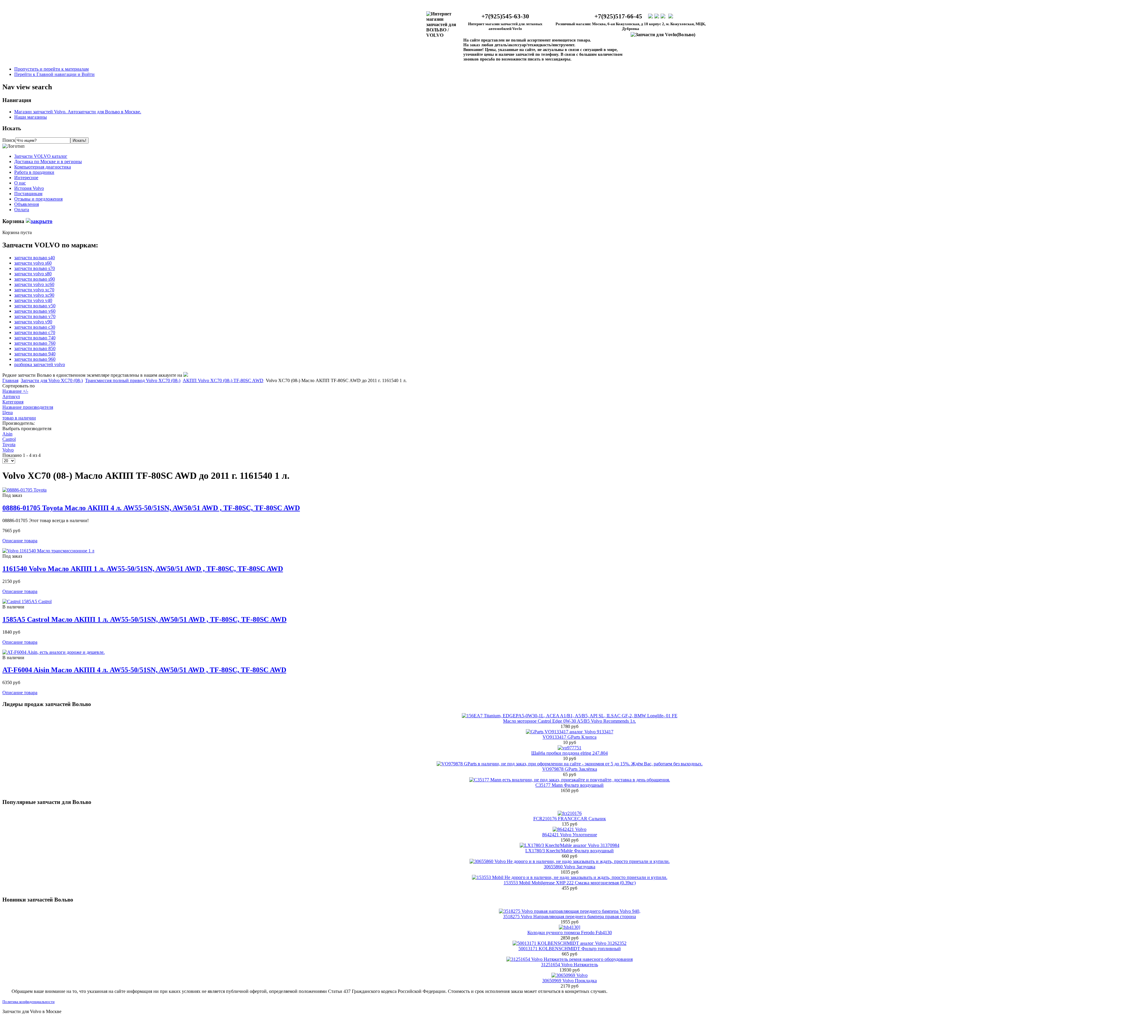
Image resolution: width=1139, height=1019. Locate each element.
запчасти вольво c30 (34, 327)
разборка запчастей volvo (39, 364)
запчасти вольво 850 (34, 348)
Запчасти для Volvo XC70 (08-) (52, 380)
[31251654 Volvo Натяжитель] (569, 959)
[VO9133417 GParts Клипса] (569, 731)
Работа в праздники (34, 172)
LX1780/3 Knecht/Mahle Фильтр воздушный (569, 850)
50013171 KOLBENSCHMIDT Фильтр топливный (569, 948)
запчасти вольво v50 (34, 305)
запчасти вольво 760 (34, 343)
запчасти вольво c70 (34, 332)
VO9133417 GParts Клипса (569, 737)
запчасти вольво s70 (34, 268)
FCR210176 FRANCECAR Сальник (569, 818)
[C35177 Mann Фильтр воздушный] (569, 779)
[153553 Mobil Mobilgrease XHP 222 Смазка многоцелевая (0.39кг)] (569, 877)
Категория (12, 401)
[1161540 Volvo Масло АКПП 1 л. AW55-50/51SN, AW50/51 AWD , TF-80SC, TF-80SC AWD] (48, 550)
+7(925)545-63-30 (505, 16)
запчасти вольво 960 (34, 359)
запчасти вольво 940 (34, 353)
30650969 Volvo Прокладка (569, 980)
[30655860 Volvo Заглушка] (570, 861)
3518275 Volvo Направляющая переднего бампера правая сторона (569, 916)
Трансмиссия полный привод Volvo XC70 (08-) (132, 380)
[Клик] (39, 221)
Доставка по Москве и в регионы (48, 161)
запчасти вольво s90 (34, 279)
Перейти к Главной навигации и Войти (54, 74)
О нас (20, 182)
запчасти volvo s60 (33, 263)
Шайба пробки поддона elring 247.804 (569, 753)
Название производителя (27, 407)
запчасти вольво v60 (34, 311)
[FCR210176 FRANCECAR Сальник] (570, 813)
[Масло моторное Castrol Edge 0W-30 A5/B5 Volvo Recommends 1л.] (569, 715)
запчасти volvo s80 (33, 273)
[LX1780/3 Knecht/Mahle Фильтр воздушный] (569, 845)
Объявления (26, 204)
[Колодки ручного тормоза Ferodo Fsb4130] (569, 927)
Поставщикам (28, 193)
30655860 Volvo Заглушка (569, 866)
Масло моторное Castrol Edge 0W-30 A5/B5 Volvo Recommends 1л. (569, 721)
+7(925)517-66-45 (618, 16)
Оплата (21, 209)
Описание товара (19, 540)
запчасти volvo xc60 (34, 284)
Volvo (8, 449)
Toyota (8, 444)
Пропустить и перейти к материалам (51, 68)
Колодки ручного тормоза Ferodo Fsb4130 (569, 932)
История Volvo (29, 188)
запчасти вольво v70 (34, 316)
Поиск (8, 140)
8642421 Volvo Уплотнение (569, 834)
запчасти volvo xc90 (34, 295)
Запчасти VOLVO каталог (40, 156)
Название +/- (15, 391)
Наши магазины (30, 117)
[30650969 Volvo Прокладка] (569, 975)
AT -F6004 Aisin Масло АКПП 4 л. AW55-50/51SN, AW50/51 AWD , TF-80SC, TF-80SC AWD (144, 670)
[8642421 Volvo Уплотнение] (569, 829)
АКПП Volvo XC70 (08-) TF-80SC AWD (223, 380)
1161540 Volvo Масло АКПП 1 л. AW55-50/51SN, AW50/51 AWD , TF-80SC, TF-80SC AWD (142, 569)
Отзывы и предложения (38, 198)
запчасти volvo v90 (33, 321)
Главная (10, 380)
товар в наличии (19, 417)
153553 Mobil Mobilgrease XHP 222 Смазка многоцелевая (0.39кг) (570, 882)
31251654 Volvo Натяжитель (569, 964)
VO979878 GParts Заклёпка (569, 769)
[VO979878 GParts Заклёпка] (570, 763)
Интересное (26, 177)
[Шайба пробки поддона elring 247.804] (569, 747)
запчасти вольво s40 (34, 257)
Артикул (11, 396)
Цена (7, 412)
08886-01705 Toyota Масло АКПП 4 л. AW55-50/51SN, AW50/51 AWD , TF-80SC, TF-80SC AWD (151, 508)
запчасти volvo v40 (33, 300)
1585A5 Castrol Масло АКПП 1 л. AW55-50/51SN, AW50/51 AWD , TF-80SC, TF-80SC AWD (144, 619)
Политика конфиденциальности (28, 1001)
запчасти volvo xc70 (34, 289)
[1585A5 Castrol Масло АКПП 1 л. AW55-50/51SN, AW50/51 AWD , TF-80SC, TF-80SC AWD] (27, 601)
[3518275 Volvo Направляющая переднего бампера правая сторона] (569, 911)
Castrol (9, 439)
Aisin (7, 433)
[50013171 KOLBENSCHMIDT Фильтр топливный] (569, 943)
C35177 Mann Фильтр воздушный (569, 785)
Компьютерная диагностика (42, 166)
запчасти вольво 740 (34, 337)
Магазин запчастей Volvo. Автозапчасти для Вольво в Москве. (77, 111)
